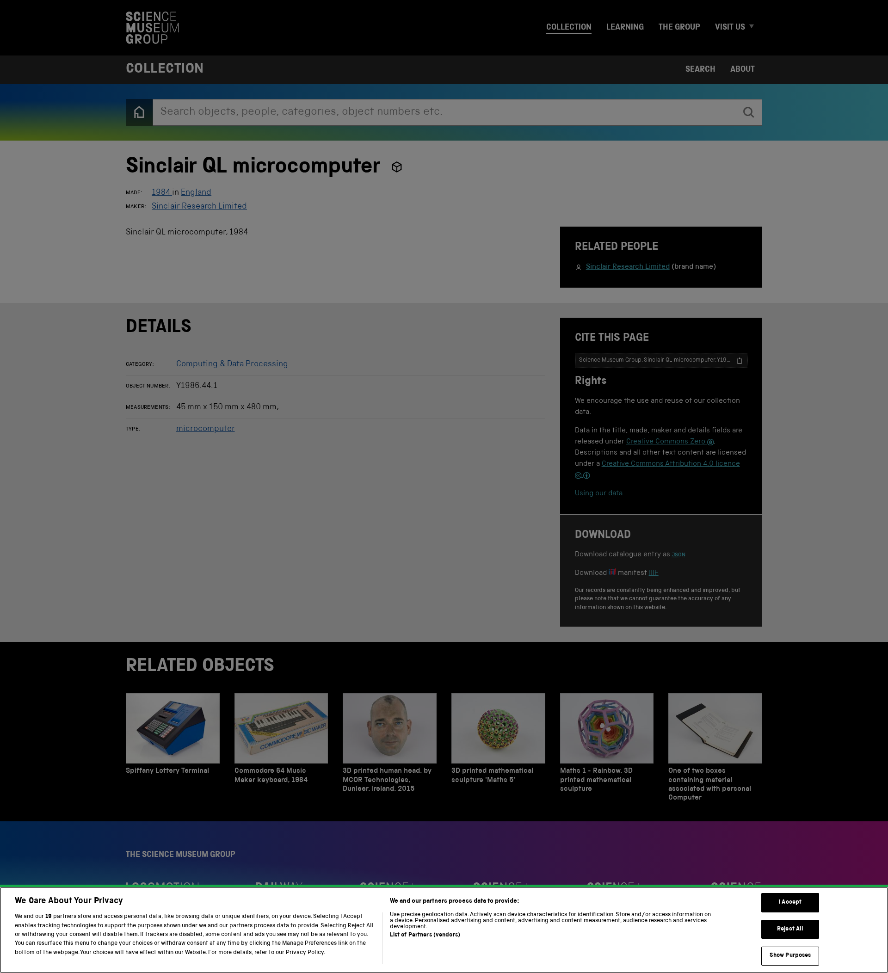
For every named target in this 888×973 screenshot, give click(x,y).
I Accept (790, 902)
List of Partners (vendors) (425, 935)
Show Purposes (790, 956)
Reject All (790, 929)
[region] (444, 930)
